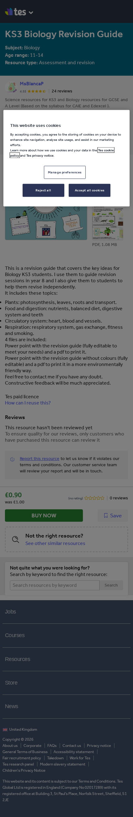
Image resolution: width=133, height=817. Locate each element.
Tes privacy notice (40, 155)
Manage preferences (65, 172)
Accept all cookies (90, 190)
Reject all (43, 190)
